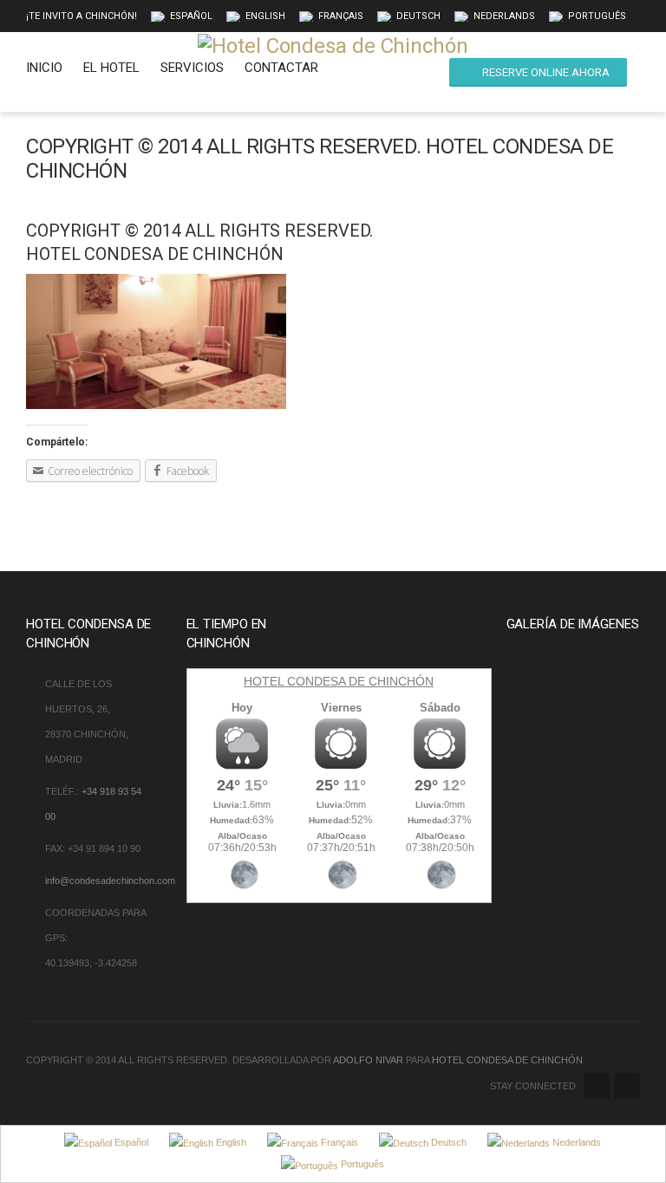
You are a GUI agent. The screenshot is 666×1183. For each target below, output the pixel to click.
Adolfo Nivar (368, 1060)
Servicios (192, 67)
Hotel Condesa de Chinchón (507, 1060)
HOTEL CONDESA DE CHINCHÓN (339, 681)
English (265, 16)
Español (191, 16)
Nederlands (504, 16)
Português (597, 16)
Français (340, 16)
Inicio (44, 67)
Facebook (597, 1086)
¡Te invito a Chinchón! (81, 16)
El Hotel (111, 67)
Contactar (281, 67)
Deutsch (418, 16)
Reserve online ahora (546, 72)
